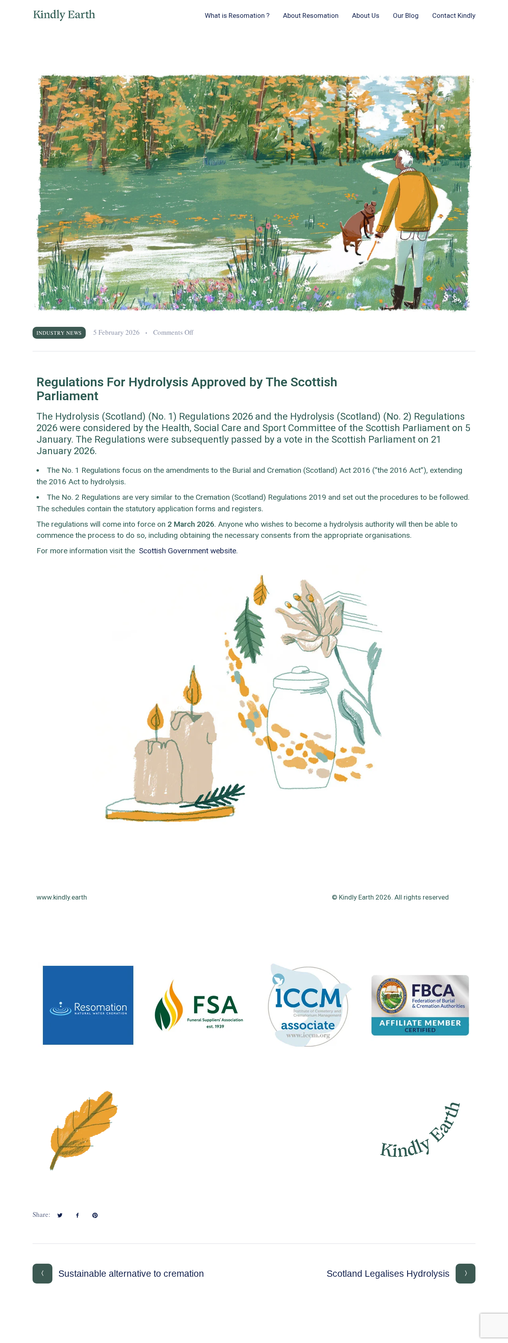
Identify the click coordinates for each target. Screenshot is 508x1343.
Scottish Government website (187, 550)
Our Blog (406, 15)
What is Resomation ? (237, 15)
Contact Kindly (453, 15)
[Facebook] (77, 1215)
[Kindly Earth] (64, 16)
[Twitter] (60, 1215)
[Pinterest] (95, 1215)
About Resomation (311, 15)
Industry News (59, 332)
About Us (365, 15)
